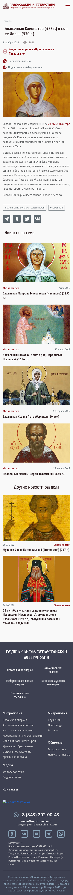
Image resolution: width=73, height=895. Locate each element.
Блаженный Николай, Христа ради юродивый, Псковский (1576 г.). (32, 357)
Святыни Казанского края (19, 741)
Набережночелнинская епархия (19, 682)
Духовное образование (18, 746)
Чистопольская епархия (20, 670)
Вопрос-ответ (57, 749)
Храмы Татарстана (15, 757)
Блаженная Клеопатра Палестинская (25, 207)
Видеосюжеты (12, 777)
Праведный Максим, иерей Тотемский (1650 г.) (34, 474)
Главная (7, 21)
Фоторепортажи (13, 772)
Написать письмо (59, 754)
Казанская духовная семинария (53, 682)
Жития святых (11, 288)
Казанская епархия (15, 720)
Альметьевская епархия (53, 670)
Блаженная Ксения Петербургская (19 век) (31, 417)
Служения (54, 720)
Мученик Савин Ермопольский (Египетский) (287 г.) (36, 550)
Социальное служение (17, 751)
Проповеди (55, 725)
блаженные (56, 207)
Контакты (10, 789)
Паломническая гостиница (20, 695)
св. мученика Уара (59, 124)
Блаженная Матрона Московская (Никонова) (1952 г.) (36, 295)
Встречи (53, 730)
